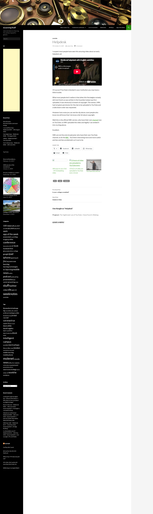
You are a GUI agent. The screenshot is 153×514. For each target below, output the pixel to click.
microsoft (11, 350)
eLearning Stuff (9, 27)
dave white (7, 326)
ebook (14, 333)
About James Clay (64, 27)
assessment (7, 237)
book (60, 181)
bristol (14, 315)
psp (14, 279)
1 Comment (79, 46)
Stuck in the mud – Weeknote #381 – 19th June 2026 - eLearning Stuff (11, 406)
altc (13, 311)
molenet (8, 358)
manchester (6, 350)
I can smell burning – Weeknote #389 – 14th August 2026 (11, 129)
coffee (11, 239)
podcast (7, 276)
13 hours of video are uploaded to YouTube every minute (76, 171)
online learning (7, 365)
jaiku (7, 345)
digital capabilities (7, 330)
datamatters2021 (7, 246)
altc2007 (17, 226)
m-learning (8, 269)
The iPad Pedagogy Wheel (10, 195)
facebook (6, 248)
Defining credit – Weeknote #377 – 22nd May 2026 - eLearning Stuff (10, 424)
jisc (4, 261)
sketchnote (6, 369)
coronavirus (9, 320)
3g (4, 311)
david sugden (8, 328)
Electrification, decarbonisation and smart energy (10, 123)
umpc (4, 373)
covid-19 (6, 323)
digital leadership (7, 333)
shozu (11, 367)
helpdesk (66, 181)
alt (13, 226)
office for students (14, 363)
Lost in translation (93, 27)
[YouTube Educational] (93, 164)
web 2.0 (14, 290)
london (17, 348)
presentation (8, 279)
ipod (4, 345)
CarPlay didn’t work (8, 447)
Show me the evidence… (9, 159)
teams (18, 369)
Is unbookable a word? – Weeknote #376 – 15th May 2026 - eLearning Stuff (10, 433)
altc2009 (11, 228)
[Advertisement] (11, 80)
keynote (9, 261)
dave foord (12, 323)
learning (6, 264)
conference (9, 242)
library (5, 348)
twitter (13, 285)
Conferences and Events (78, 27)
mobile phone (8, 355)
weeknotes (10, 294)
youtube (54, 38)
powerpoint (14, 365)
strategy (13, 369)
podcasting (14, 277)
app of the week (10, 234)
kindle (14, 261)
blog (16, 237)
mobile (16, 269)
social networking (9, 282)
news (6, 272)
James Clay (70, 46)
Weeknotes (103, 27)
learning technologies (10, 267)
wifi (7, 373)
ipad (11, 253)
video (5, 290)
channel (95, 120)
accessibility (8, 310)
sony (16, 282)
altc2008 (5, 228)
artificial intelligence (9, 313)
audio (12, 237)
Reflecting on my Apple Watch (11, 468)
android (16, 310)
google (6, 254)
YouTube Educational (93, 171)
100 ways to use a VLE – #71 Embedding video (59, 171)
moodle (17, 359)
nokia (10, 273)
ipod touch (14, 258)
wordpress (6, 375)
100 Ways (111, 27)
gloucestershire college (10, 251)
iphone (6, 257)
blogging (6, 239)
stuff (6, 285)
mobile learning (8, 352)
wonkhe (13, 372)
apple (5, 231)
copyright (6, 318)
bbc (55, 181)
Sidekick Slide (57, 198)
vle (9, 289)
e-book (15, 246)
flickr (11, 249)
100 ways (7, 225)
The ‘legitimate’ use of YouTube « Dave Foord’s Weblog (79, 215)
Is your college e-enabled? (60, 191)
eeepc (4, 335)
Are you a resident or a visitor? (11, 172)
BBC (67, 137)
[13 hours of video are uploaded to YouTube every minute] (76, 163)
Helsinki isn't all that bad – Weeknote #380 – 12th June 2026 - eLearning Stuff (10, 414)
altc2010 (17, 228)
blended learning (7, 315)
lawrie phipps (14, 345)
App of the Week (120, 27)
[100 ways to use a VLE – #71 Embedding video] (59, 163)
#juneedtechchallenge (10, 308)
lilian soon (11, 348)
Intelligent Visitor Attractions (11, 212)
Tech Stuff (7, 443)
